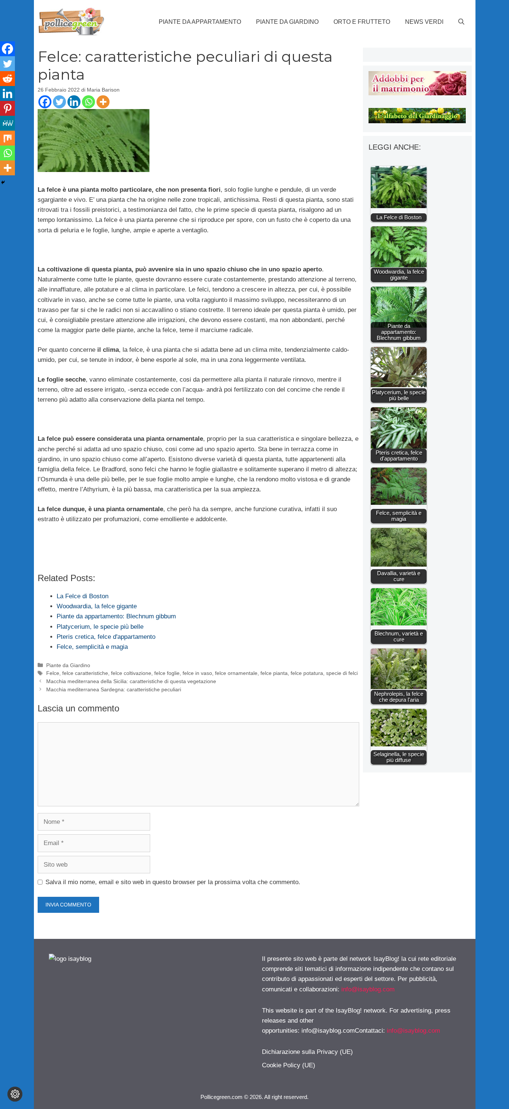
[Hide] (3, 182)
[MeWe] (7, 123)
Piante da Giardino (287, 22)
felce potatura (307, 673)
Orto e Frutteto (361, 22)
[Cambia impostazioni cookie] (14, 1094)
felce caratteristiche (85, 673)
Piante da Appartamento (200, 22)
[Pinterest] (7, 108)
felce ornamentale (236, 673)
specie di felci (342, 673)
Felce (52, 673)
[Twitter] (59, 101)
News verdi (424, 22)
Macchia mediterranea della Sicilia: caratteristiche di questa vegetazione (131, 681)
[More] (103, 101)
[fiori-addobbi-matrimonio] (417, 93)
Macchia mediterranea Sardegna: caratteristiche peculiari (113, 689)
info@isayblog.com (368, 989)
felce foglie (167, 673)
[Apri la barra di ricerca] (461, 22)
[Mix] (7, 138)
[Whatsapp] (88, 101)
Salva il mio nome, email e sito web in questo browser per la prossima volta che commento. (172, 882)
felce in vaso (197, 673)
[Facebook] (44, 101)
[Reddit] (7, 78)
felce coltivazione (131, 673)
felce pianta (274, 673)
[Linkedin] (73, 101)
